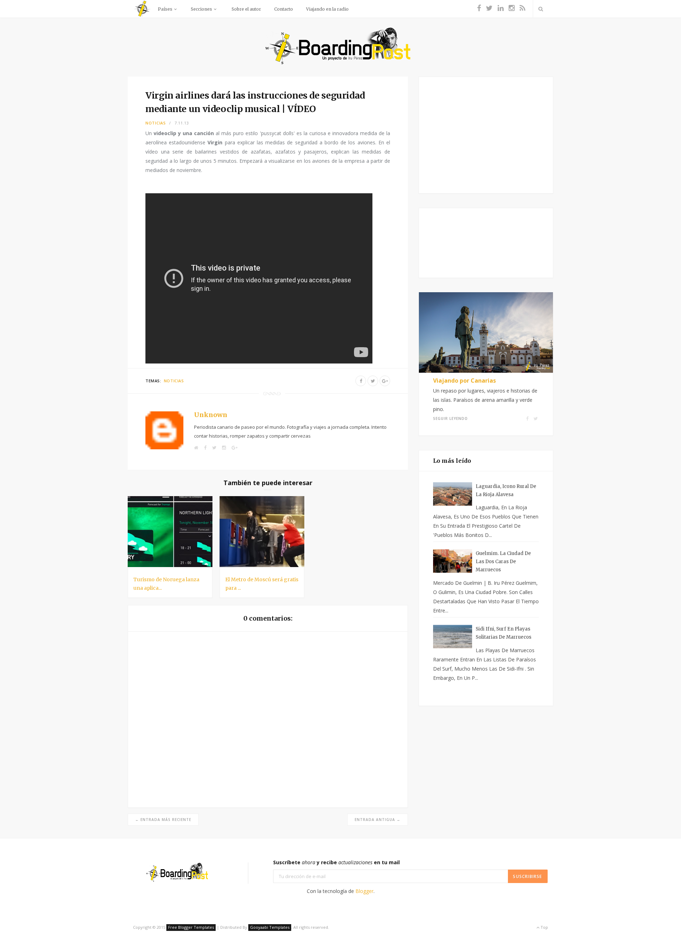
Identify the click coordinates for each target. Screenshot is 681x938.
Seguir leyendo (450, 418)
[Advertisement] (486, 133)
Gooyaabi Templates (269, 927)
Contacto (283, 9)
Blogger (364, 891)
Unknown (210, 415)
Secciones (201, 9)
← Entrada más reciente (163, 819)
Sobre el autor (246, 9)
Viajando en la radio (327, 9)
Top (543, 927)
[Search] (540, 8)
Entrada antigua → (377, 819)
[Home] (142, 16)
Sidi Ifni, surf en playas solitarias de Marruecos (503, 633)
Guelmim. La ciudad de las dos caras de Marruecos (503, 561)
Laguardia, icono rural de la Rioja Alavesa (506, 490)
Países (165, 9)
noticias (155, 123)
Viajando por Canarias (464, 380)
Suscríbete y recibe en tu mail (336, 862)
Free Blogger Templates (191, 927)
